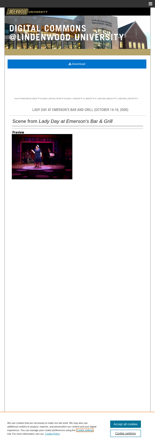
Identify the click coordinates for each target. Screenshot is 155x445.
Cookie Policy (52, 434)
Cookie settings (85, 430)
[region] (77, 428)
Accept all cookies (126, 424)
